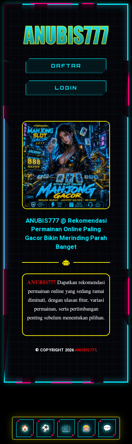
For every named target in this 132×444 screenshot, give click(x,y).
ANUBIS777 (85, 350)
